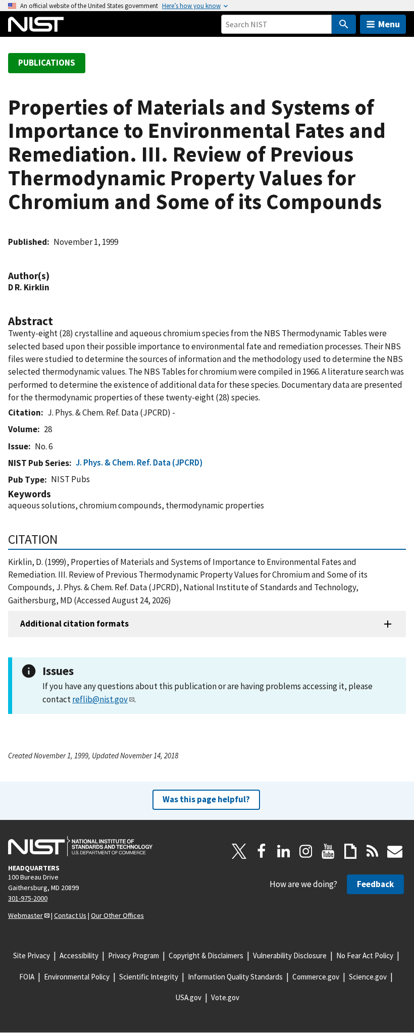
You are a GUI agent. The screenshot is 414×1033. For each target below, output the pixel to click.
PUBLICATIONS (46, 62)
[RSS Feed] (372, 851)
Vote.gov (225, 997)
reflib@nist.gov (100, 699)
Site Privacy (31, 955)
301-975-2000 (27, 898)
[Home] (36, 24)
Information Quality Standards (235, 977)
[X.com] (239, 851)
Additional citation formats (74, 623)
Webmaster (25, 915)
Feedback (375, 884)
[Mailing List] (395, 851)
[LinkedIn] (284, 851)
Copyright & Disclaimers (206, 955)
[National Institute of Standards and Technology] (80, 846)
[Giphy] (350, 851)
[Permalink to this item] (54, 276)
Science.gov (368, 977)
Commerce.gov (315, 977)
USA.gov (188, 997)
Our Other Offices (117, 915)
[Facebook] (261, 851)
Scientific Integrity (148, 977)
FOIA (26, 977)
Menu (389, 24)
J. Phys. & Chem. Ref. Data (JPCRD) (139, 462)
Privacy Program (133, 955)
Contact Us (70, 915)
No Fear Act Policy (364, 955)
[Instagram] (306, 851)
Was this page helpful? (206, 799)
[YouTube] (328, 851)
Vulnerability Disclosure (290, 955)
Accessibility (79, 955)
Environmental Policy (77, 977)
